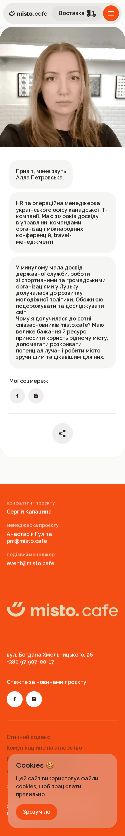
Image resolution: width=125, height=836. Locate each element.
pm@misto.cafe (27, 541)
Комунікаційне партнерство (44, 748)
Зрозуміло (36, 812)
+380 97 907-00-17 (30, 662)
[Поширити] (62, 433)
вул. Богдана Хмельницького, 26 (50, 655)
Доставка (71, 13)
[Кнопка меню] (111, 13)
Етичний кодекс (28, 737)
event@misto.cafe (30, 563)
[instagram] (36, 396)
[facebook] (17, 396)
